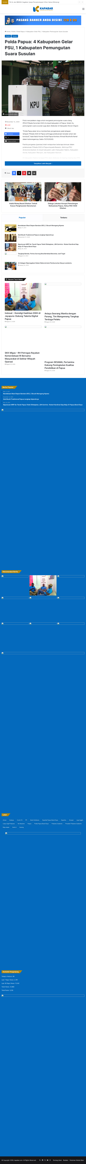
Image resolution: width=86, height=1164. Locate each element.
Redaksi (65, 1160)
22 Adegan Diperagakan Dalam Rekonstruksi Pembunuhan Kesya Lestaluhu (45, 263)
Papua (29, 823)
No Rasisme (21, 823)
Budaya (11, 820)
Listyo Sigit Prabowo (9, 823)
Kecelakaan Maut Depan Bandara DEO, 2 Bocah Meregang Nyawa (41, 225)
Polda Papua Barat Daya (41, 823)
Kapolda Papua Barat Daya (50, 820)
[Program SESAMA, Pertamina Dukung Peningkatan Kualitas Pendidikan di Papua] (63, 343)
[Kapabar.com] (43, 9)
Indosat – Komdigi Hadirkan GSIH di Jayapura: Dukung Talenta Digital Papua (22, 316)
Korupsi (71, 820)
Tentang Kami (57, 1160)
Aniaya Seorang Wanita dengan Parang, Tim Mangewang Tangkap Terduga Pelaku (62, 316)
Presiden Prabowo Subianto (73, 823)
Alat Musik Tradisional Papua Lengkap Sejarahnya (36, 235)
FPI (26, 820)
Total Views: (6, 987)
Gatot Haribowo (34, 820)
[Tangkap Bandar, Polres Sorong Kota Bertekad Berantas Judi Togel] (10, 257)
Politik (13, 31)
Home (8, 31)
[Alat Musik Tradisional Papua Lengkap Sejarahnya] (10, 238)
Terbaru (63, 218)
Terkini (15, 36)
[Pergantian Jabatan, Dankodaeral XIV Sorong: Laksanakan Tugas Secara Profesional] (15, 632)
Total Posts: (6, 990)
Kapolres (63, 820)
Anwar (5, 820)
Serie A (14, 827)
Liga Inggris (79, 820)
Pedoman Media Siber (77, 1160)
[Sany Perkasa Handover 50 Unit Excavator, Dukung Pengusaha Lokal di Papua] (43, 633)
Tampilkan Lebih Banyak (42, 163)
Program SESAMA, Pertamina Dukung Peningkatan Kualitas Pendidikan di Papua (59, 365)
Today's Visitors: (7, 976)
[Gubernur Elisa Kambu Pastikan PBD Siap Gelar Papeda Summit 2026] (15, 585)
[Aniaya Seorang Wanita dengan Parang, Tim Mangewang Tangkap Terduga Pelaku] (63, 297)
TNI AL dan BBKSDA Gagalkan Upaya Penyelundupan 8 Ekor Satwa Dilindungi (34, 2)
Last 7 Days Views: (8, 980)
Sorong (21, 827)
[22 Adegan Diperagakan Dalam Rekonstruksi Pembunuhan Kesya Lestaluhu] (10, 266)
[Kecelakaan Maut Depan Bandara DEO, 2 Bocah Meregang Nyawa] (10, 228)
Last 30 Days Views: (8, 983)
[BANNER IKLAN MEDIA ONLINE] (43, 20)
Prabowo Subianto (57, 823)
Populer (22, 218)
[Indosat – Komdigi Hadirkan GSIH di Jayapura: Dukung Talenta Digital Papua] (23, 297)
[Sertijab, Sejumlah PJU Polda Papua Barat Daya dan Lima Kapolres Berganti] (70, 604)
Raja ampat (6, 827)
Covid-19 (19, 820)
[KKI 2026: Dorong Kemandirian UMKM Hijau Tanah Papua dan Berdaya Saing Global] (70, 635)
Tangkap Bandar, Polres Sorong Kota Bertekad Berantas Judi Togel (41, 253)
